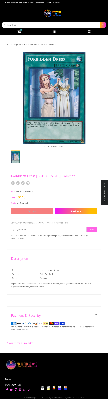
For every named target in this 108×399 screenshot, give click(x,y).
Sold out (32, 211)
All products (18, 44)
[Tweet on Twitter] (23, 183)
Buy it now (76, 211)
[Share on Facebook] (13, 183)
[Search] (103, 25)
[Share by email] (28, 183)
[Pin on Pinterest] (18, 183)
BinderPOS (79, 397)
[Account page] (54, 32)
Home (9, 44)
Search (8, 379)
